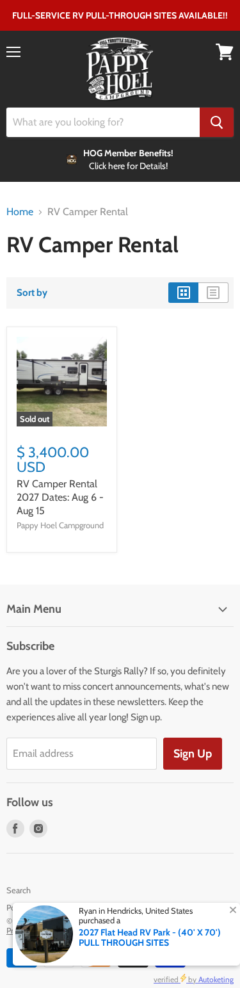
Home (19, 212)
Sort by (32, 292)
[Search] (217, 122)
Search (18, 890)
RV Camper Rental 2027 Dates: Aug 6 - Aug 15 (60, 497)
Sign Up (192, 754)
